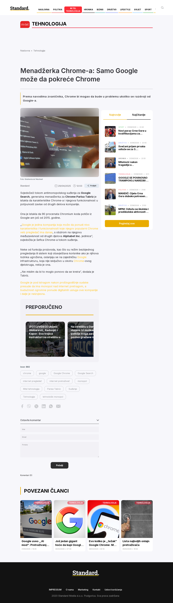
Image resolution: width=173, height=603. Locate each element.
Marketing (83, 589)
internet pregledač (32, 381)
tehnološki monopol (53, 396)
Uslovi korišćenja (113, 589)
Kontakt (96, 589)
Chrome (79, 261)
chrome (27, 373)
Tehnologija (29, 396)
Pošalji (59, 465)
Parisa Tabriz (54, 389)
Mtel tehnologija (31, 389)
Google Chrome (62, 373)
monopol (82, 381)
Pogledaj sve (127, 223)
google (42, 373)
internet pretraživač (60, 381)
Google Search (85, 373)
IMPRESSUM (55, 589)
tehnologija (39, 50)
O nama (70, 589)
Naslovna (25, 50)
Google (81, 257)
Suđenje (73, 389)
